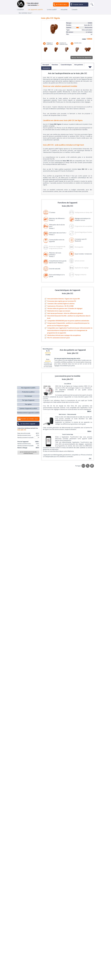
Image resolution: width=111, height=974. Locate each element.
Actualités (64, 9)
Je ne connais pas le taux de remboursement (28, 452)
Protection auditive (28, 392)
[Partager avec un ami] (83, 466)
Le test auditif (52, 9)
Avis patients (78, 65)
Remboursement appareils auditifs (28, 412)
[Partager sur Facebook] (92, 466)
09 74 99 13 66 (61, 4)
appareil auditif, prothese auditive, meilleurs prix (21, 4)
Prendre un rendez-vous (29, 419)
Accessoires (46, 68)
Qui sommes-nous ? (25, 13)
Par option (28, 404)
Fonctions (55, 65)
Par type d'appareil (28, 400)
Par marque (28, 396)
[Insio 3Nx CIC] (46, 49)
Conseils (75, 9)
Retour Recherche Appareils (81, 57)
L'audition (20, 9)
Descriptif (46, 65)
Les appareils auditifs (35, 9)
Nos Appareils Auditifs (28, 388)
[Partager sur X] (88, 466)
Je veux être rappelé (28, 424)
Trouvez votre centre (78, 6)
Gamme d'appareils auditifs (28, 408)
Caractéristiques (66, 65)
